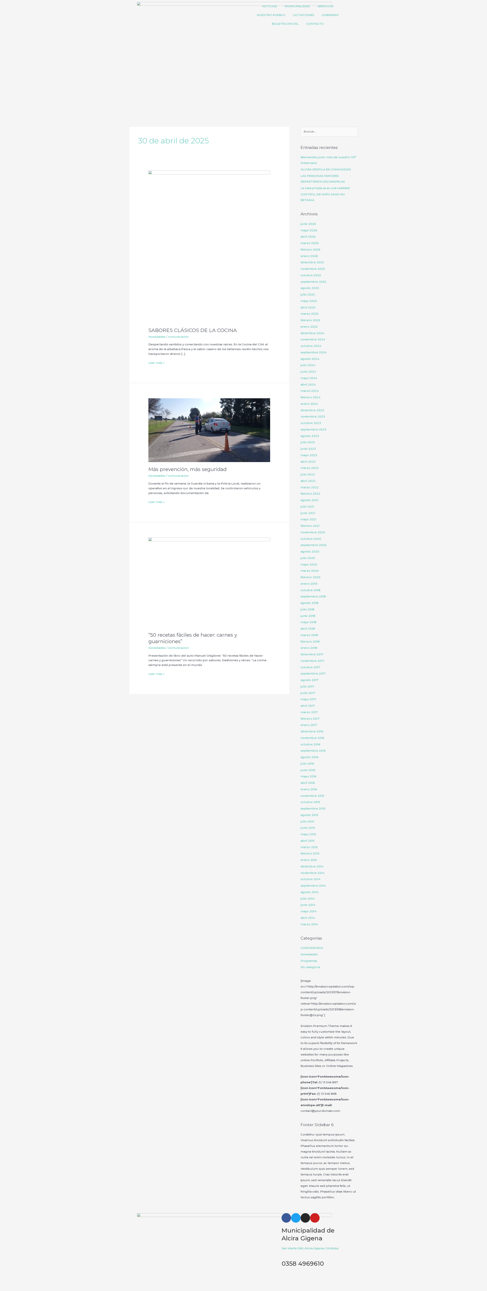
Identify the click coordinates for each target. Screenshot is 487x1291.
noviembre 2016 (312, 738)
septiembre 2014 (313, 885)
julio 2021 (307, 506)
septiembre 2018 (313, 596)
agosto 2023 (310, 436)
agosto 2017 (309, 680)
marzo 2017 (309, 712)
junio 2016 (308, 770)
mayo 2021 (308, 519)
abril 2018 (308, 628)
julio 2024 (308, 365)
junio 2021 (308, 513)
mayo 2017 (308, 699)
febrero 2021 (310, 526)
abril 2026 (308, 236)
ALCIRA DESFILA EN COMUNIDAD (326, 169)
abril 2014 (308, 918)
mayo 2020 (309, 564)
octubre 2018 (310, 590)
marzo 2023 (309, 468)
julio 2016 (307, 763)
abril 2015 (308, 840)
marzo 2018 (309, 635)
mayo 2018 (308, 622)
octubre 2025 (311, 275)
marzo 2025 (309, 313)
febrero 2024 (310, 397)
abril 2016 (308, 783)
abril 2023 (308, 461)
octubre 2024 (311, 346)
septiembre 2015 (313, 808)
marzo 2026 (310, 243)
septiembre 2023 (313, 429)
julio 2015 (307, 821)
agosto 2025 (310, 288)
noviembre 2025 (313, 269)
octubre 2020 (311, 539)
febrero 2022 (310, 493)
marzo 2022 (310, 487)
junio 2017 (308, 693)
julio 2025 (308, 294)
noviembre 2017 (312, 661)
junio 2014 (308, 905)
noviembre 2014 (312, 873)
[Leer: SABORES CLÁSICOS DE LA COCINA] (209, 246)
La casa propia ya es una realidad (325, 188)
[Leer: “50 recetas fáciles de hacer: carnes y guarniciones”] (209, 582)
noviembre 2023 (313, 416)
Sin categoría (310, 967)
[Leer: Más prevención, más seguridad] (209, 430)
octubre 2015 (310, 802)
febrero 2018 (310, 641)
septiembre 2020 (313, 545)
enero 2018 (309, 648)
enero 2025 (309, 326)
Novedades (157, 337)
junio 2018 (308, 616)
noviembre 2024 (313, 339)
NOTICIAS (269, 6)
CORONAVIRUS (312, 948)
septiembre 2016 (313, 750)
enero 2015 (309, 860)
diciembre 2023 (312, 410)
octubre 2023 (311, 423)
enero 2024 (309, 404)
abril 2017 (308, 705)
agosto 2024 (310, 359)
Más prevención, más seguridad (187, 469)
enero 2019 (309, 583)
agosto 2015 (309, 815)
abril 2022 (308, 481)
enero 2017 (309, 725)
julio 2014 (307, 898)
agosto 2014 (309, 892)
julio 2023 (308, 442)
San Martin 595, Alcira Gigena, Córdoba (310, 1248)
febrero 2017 (310, 718)
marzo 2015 (309, 847)
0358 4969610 (303, 1263)
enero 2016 (309, 789)
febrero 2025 (310, 320)
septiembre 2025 (313, 281)
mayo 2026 (309, 230)
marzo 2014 (309, 924)
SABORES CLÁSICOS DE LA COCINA (192, 330)
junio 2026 (308, 224)
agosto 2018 (309, 603)
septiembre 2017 (313, 673)
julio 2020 (308, 558)
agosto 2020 (310, 551)
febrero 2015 (310, 853)
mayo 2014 (308, 911)
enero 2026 (309, 256)
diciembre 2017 (312, 654)
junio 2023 (308, 448)
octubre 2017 (310, 667)
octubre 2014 (310, 879)
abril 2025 (308, 307)
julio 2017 (307, 686)
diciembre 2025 (312, 262)
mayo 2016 (308, 776)
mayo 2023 (309, 455)
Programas (309, 961)
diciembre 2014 (312, 866)
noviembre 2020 (313, 532)
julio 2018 (307, 609)
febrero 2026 (310, 249)
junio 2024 (308, 371)
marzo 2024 (310, 391)
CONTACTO (315, 24)
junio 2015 (308, 828)
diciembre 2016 (312, 731)
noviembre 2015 (312, 796)
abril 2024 (308, 384)
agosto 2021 (309, 500)
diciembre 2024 (312, 333)
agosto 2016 (309, 757)
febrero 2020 (310, 577)
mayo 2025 (309, 301)
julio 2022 (308, 474)
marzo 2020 (310, 570)
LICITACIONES (303, 15)
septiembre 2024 (313, 352)
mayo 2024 (309, 378)
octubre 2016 (310, 744)
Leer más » (156, 363)
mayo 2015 (308, 834)
